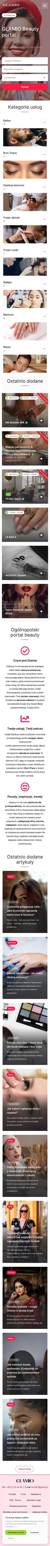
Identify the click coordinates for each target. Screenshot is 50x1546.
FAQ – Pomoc (15, 1500)
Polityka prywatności (18, 1506)
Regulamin (36, 1506)
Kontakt (12, 1494)
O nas (23, 1494)
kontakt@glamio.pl (39, 1487)
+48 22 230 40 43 (14, 1487)
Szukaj (25, 87)
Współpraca (36, 1494)
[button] (25, 69)
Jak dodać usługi (33, 1500)
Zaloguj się (10, 15)
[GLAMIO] (11, 4)
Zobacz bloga (24, 1469)
